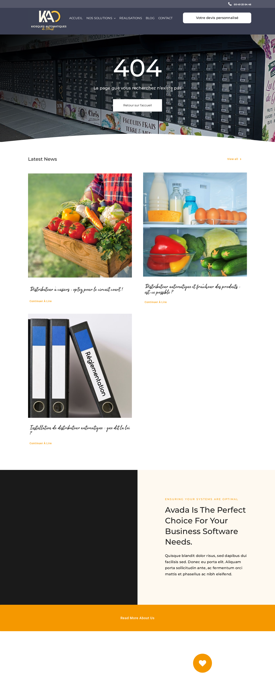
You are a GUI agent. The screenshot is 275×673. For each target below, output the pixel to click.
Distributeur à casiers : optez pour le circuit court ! (76, 290)
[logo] (48, 11)
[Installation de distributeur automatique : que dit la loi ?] (80, 366)
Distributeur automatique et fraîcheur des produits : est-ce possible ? (193, 290)
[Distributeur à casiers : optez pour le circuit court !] (80, 225)
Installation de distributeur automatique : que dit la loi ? (80, 431)
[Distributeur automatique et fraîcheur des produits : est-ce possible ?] (195, 225)
